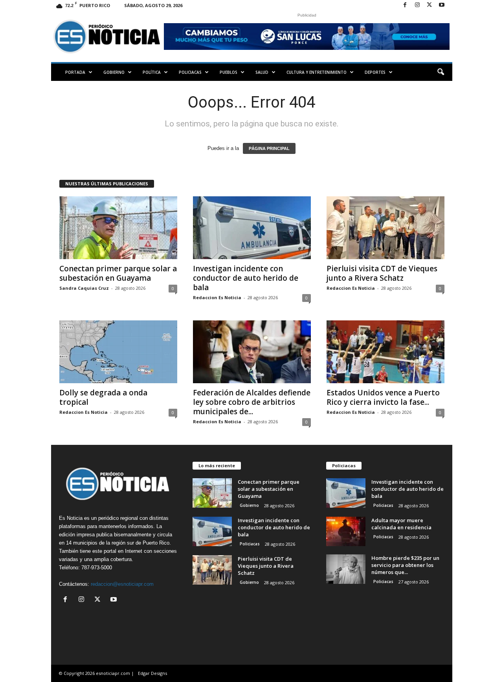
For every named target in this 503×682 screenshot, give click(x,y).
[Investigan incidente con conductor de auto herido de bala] (252, 227)
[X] (429, 5)
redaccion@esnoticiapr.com (122, 584)
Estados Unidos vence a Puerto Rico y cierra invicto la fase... (383, 397)
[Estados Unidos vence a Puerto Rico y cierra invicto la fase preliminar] (385, 351)
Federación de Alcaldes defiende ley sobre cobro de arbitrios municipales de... (251, 402)
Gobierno (114, 72)
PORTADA (75, 72)
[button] (440, 72)
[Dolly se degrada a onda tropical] (118, 351)
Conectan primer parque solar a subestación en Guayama (118, 273)
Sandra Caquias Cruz (84, 288)
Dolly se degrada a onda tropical (103, 397)
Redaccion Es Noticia (217, 297)
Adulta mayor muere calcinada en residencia (401, 524)
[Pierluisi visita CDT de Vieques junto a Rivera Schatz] (385, 227)
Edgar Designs (152, 673)
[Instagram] (417, 5)
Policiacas (190, 72)
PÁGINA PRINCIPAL (269, 148)
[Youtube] (441, 5)
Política (152, 72)
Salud (261, 72)
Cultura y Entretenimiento (316, 72)
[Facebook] (405, 5)
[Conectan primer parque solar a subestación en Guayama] (118, 227)
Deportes (375, 72)
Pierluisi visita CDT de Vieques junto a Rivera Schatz (382, 273)
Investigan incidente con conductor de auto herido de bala (245, 278)
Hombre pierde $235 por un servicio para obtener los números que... (405, 565)
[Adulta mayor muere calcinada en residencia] (345, 531)
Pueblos (228, 72)
